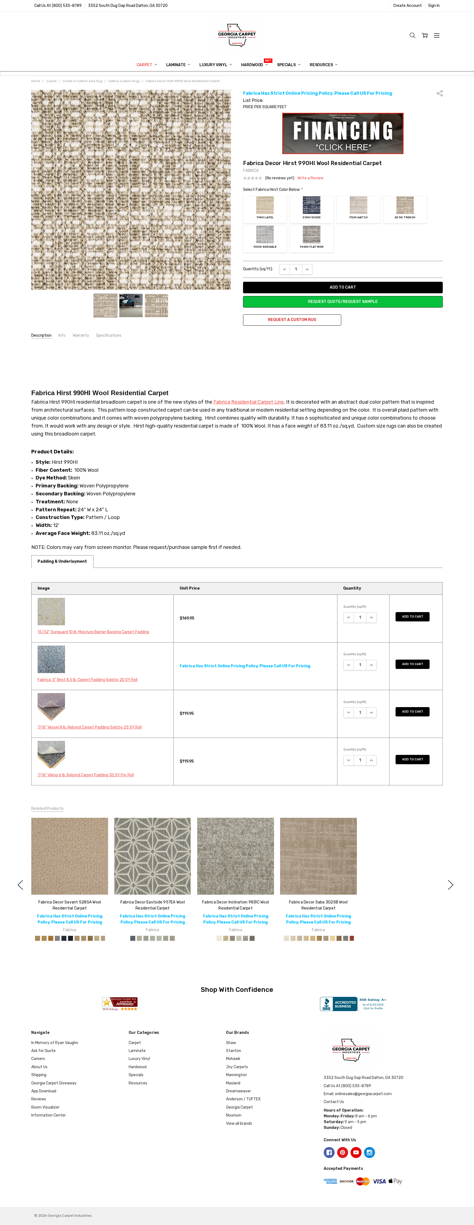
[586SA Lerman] (64, 938)
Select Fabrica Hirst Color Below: (273, 189)
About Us (39, 1067)
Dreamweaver (238, 1091)
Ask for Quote (43, 1050)
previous (20, 884)
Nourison (233, 1115)
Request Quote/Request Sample (343, 301)
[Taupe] (172, 938)
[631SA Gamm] (84, 938)
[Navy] (133, 938)
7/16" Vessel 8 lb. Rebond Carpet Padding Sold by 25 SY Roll (90, 727)
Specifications (109, 335)
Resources (322, 65)
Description (41, 335)
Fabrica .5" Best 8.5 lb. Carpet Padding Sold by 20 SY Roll (87, 679)
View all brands (239, 1123)
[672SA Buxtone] (90, 938)
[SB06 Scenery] (319, 938)
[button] (343, 133)
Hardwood (252, 65)
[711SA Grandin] (97, 938)
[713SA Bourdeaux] (103, 938)
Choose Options (69, 883)
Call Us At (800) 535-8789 (58, 5)
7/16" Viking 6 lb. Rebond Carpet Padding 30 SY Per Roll (86, 775)
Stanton (233, 1050)
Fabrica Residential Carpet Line (248, 402)
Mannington (236, 1075)
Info (62, 335)
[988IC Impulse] (252, 938)
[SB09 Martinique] (339, 938)
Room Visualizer (45, 1107)
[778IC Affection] (225, 938)
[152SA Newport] (44, 938)
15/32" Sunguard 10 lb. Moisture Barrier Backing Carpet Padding (93, 632)
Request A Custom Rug (292, 319)
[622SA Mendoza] (77, 938)
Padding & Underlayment (62, 561)
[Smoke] (166, 938)
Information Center (48, 1115)
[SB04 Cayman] (306, 938)
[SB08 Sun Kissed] (332, 938)
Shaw (231, 1042)
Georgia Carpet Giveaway (54, 1083)
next (450, 884)
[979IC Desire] (245, 938)
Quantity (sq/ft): (258, 269)
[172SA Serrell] (51, 938)
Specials (287, 65)
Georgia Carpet (239, 1107)
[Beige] (139, 938)
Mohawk (233, 1058)
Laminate (176, 65)
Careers (38, 1058)
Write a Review (310, 178)
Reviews (38, 1099)
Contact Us (334, 1102)
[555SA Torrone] (57, 938)
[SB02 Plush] (293, 938)
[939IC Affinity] (239, 938)
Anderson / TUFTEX (243, 1099)
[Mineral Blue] (152, 938)
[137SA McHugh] (38, 938)
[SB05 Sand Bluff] (313, 938)
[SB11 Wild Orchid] (352, 938)
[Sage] (159, 938)
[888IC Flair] (232, 938)
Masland (233, 1083)
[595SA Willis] (70, 938)
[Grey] (146, 938)
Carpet (145, 65)
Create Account (407, 5)
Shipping (38, 1075)
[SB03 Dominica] (300, 938)
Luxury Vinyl (213, 65)
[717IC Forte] (219, 938)
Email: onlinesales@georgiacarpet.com (358, 1094)
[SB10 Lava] (346, 938)
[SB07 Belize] (326, 938)
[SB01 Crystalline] (286, 938)
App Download (43, 1091)
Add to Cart (412, 616)
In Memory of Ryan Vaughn (54, 1042)
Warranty (81, 335)
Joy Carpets (237, 1067)
